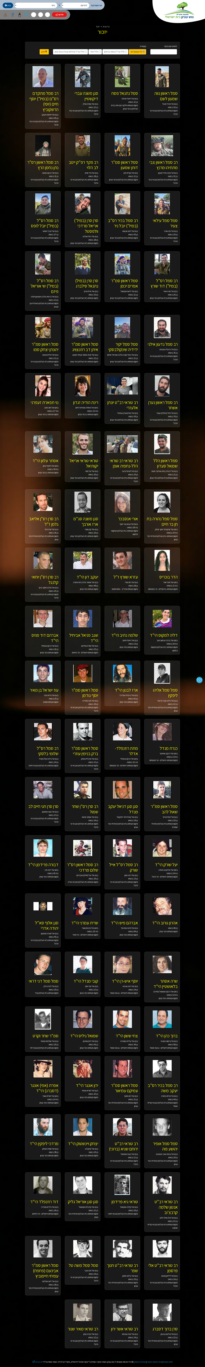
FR (40, 14)
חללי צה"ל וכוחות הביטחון (114, 51)
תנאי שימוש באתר (155, 1361)
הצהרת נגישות (140, 1361)
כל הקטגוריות (136, 51)
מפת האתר (168, 1361)
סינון (43, 51)
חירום (60, 14)
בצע (9, 5)
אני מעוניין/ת (96, 5)
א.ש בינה (37, 1361)
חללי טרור (94, 51)
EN (47, 14)
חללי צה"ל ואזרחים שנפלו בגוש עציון (69, 51)
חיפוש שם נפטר (170, 46)
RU (33, 14)
